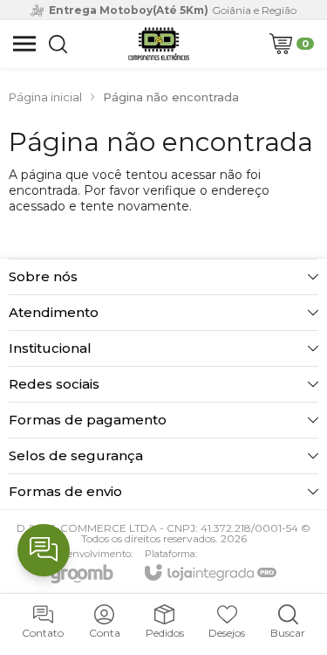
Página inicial (45, 97)
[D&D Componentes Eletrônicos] (158, 43)
